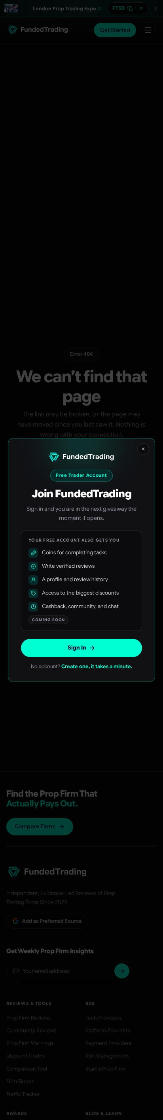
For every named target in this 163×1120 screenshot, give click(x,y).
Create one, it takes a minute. (96, 666)
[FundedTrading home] (81, 457)
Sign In (77, 647)
